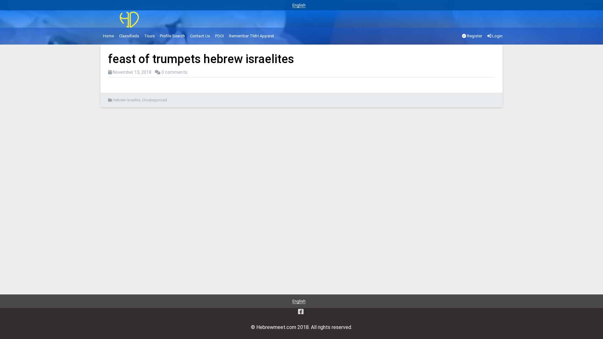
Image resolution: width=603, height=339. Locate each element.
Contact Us (200, 36)
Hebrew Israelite (126, 100)
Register (474, 36)
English (299, 5)
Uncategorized (154, 100)
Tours (149, 36)
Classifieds (129, 36)
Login (497, 36)
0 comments (174, 72)
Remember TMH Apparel (251, 36)
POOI (219, 36)
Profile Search (172, 36)
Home (108, 36)
